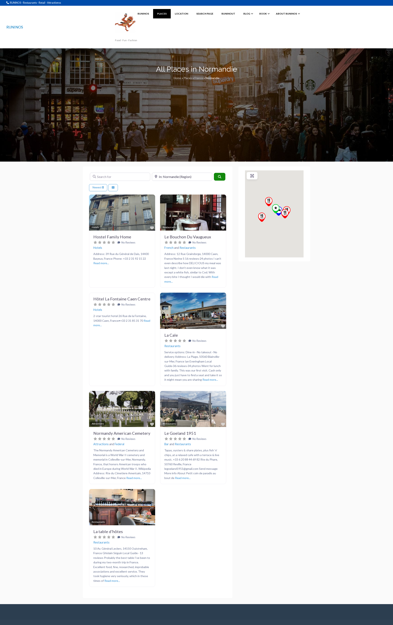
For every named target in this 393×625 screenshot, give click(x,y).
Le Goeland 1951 (180, 433)
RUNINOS (14, 27)
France (198, 78)
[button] (94, 213)
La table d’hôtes (108, 531)
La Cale (171, 335)
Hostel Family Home (112, 236)
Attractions (101, 444)
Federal (119, 444)
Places (188, 78)
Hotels (97, 247)
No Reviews (128, 242)
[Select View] (113, 187)
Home (177, 78)
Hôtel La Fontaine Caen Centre (121, 298)
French (169, 247)
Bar (166, 444)
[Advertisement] (196, 114)
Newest (97, 187)
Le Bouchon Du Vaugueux (187, 236)
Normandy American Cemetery (121, 433)
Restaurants (188, 247)
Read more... (101, 263)
